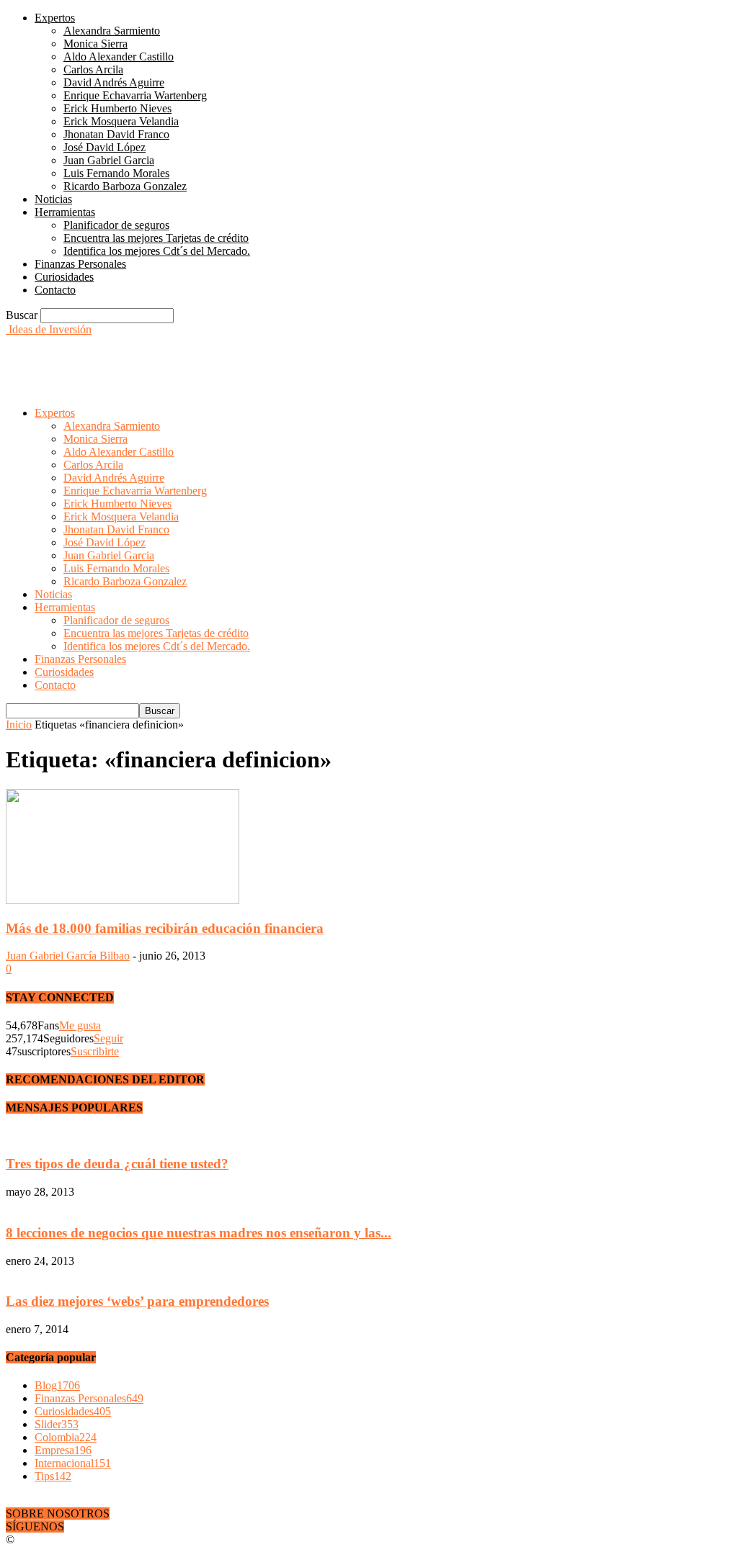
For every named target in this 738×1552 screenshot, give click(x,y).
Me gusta (80, 1025)
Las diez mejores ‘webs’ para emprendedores (137, 1301)
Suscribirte (95, 1051)
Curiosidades (64, 277)
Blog (57, 1385)
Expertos (55, 18)
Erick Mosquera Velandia (121, 121)
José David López (104, 147)
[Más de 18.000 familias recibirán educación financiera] (122, 900)
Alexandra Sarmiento (111, 30)
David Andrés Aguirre (113, 82)
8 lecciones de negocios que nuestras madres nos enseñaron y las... (198, 1232)
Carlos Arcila (93, 69)
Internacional (73, 1463)
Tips (53, 1476)
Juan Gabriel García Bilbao (68, 955)
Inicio (19, 724)
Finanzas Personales (80, 264)
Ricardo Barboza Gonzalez (125, 186)
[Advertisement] (174, 357)
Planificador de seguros (116, 225)
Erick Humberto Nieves (117, 108)
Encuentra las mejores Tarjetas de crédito (156, 238)
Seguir (108, 1038)
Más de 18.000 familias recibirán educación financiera (165, 928)
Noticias (53, 199)
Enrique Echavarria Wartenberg (135, 95)
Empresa (63, 1450)
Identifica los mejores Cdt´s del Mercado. (156, 251)
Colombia (66, 1437)
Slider (57, 1424)
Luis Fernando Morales (116, 173)
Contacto (55, 290)
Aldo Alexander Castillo (118, 56)
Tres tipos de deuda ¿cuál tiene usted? (117, 1163)
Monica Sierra (95, 43)
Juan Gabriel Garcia (108, 160)
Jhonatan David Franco (116, 134)
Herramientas (65, 212)
